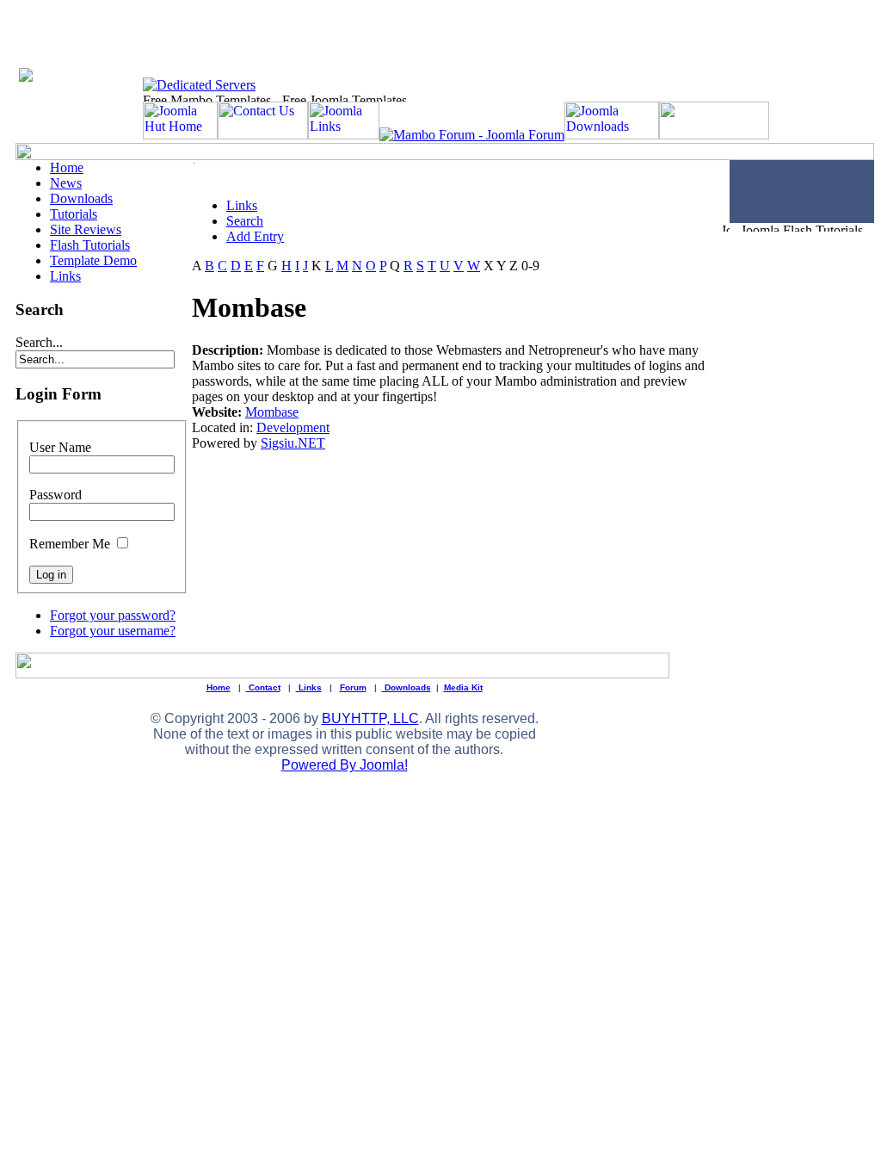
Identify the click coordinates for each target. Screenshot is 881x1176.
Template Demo (93, 260)
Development (293, 427)
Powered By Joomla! (344, 765)
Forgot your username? (113, 630)
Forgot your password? (113, 615)
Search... (39, 342)
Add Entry (255, 236)
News (66, 183)
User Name (60, 447)
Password (55, 494)
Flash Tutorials (90, 245)
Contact (263, 687)
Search (244, 221)
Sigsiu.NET (293, 443)
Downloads (81, 198)
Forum (353, 687)
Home (66, 167)
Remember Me (69, 543)
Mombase (272, 412)
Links (65, 276)
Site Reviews (85, 229)
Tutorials (73, 214)
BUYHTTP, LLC (370, 718)
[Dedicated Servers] (199, 84)
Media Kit (463, 687)
